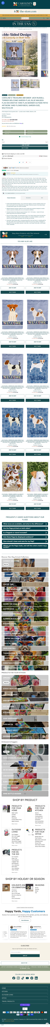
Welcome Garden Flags (30, 183)
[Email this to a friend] (30, 162)
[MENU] (0, 18)
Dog (34, 186)
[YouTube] (27, 978)
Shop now (6, 564)
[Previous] (3, 54)
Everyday (8, 187)
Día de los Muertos (16, 895)
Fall (36, 892)
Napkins (14, 816)
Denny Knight (4, 179)
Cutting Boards (39, 816)
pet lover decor (31, 188)
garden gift (32, 187)
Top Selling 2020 (37, 182)
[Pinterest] (31, 978)
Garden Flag (27, 187)
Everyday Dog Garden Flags (26, 179)
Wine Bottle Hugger (16, 841)
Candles (14, 814)
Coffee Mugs (38, 814)
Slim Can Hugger (16, 836)
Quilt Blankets (15, 863)
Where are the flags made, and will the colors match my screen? (24, 546)
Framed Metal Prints (17, 819)
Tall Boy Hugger (16, 839)
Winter (36, 891)
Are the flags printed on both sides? (16, 528)
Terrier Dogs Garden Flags (29, 182)
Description (28, 197)
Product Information (11, 197)
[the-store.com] (25, 18)
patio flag (26, 188)
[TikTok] (22, 978)
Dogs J (19, 179)
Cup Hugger (15, 837)
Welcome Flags (10, 183)
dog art (36, 186)
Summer (37, 889)
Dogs (16, 179)
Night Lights (15, 812)
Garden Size (10, 180)
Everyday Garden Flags (37, 179)
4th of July (14, 891)
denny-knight (30, 186)
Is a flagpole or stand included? (15, 533)
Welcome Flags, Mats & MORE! (20, 183)
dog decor (41, 186)
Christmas (14, 890)
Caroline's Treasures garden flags (20, 186)
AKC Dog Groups (10, 178)
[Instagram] (18, 978)
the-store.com (9, 1019)
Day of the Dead (16, 893)
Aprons (37, 812)
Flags (43, 179)
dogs (5, 187)
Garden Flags (4, 180)
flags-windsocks (21, 187)
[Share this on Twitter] (19, 162)
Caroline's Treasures (6, 114)
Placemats (14, 818)
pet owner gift (37, 188)
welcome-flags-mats (24, 190)
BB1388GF (11, 186)
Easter (13, 896)
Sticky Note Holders (40, 846)
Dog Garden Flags (11, 179)
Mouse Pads (38, 843)
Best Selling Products (19, 178)
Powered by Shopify (9, 1021)
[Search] (44, 18)
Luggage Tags (15, 861)
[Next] (47, 54)
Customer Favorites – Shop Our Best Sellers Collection (35, 178)
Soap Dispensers (39, 822)
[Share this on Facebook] (23, 162)
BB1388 (7, 186)
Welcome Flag (17, 190)
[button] (3, 3)
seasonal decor (44, 188)
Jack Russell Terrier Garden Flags (27, 180)
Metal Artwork (15, 821)
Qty (2, 139)
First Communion (16, 898)
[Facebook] (13, 978)
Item (42, 197)
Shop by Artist (15, 182)
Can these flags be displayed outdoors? (18, 537)
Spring (36, 887)
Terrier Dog (21, 182)
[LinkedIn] (36, 978)
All (14, 178)
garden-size (37, 187)
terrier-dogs (4, 190)
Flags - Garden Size (16, 842)
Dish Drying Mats (39, 821)
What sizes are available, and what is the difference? (23, 524)
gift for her (42, 187)
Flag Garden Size (13, 187)
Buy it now (25, 148)
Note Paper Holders (40, 844)
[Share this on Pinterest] (26, 162)
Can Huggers (15, 834)
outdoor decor (15, 188)
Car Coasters (15, 856)
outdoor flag (21, 188)
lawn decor (10, 188)
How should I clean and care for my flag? (18, 541)
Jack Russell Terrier (16, 180)
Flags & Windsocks (8, 184)
